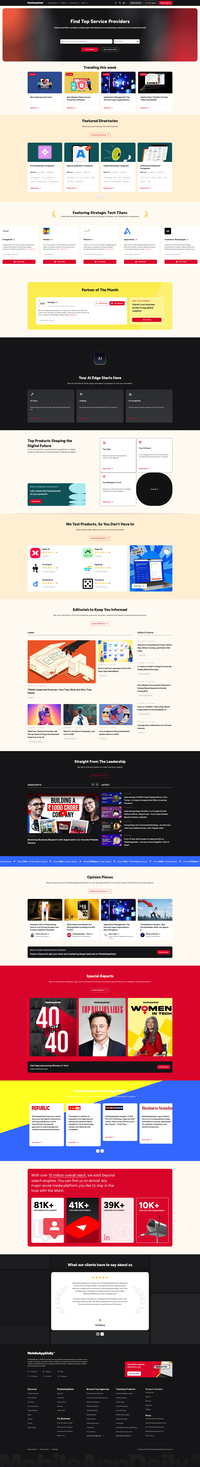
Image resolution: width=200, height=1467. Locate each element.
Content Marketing (116, 181)
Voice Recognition (42, 181)
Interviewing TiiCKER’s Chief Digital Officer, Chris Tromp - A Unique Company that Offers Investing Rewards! (145, 800)
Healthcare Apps (121, 1398)
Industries (50, 172)
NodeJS (154, 177)
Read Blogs (83, 418)
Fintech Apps (120, 1402)
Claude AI (148, 1405)
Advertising (126, 181)
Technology (142, 655)
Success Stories (33, 1406)
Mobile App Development (51, 254)
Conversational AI (53, 181)
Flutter (92, 177)
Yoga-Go (98, 549)
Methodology (32, 1427)
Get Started (90, 49)
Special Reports (33, 1410)
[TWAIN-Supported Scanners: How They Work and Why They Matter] (62, 661)
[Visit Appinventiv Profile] (46, 231)
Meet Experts (133, 418)
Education (46, 556)
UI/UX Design (91, 1419)
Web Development (93, 1406)
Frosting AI (47, 564)
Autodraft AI (47, 580)
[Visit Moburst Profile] (6, 231)
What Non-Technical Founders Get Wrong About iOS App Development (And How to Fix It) (43, 734)
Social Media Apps (122, 1406)
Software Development (145, 695)
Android (87, 177)
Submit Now (36, 501)
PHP (149, 181)
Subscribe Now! (134, 1373)
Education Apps (121, 1410)
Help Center (61, 1410)
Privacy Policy (61, 1402)
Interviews (31, 1402)
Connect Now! (163, 952)
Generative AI (50, 177)
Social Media (126, 177)
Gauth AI (46, 549)
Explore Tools (34, 418)
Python (160, 177)
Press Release (32, 1398)
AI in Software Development (154, 1427)
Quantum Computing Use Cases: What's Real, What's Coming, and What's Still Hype (155, 648)
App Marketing (108, 177)
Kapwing (98, 564)
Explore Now (107, 468)
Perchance (99, 580)
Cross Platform (79, 181)
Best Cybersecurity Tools (124, 1431)
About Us (60, 1393)
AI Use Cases (149, 1435)
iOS (81, 177)
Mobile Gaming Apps (122, 1414)
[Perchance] (88, 583)
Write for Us (61, 1435)
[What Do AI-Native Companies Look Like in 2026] (80, 714)
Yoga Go (148, 1396)
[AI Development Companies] (45, 152)
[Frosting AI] (35, 568)
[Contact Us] (120, 3)
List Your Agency (150, 3)
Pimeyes (148, 1401)
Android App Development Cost (155, 1423)
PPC (115, 177)
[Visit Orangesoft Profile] (127, 231)
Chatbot (33, 181)
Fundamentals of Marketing (154, 1418)
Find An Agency (165, 3)
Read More (29, 249)
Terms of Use (44, 1449)
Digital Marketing (92, 1410)
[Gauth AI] (35, 553)
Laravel (147, 177)
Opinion (30, 1419)
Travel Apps (119, 1423)
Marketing (103, 738)
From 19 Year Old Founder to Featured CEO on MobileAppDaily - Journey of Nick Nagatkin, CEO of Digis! (146, 842)
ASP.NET (143, 181)
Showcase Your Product (65, 1431)
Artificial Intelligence (49, 571)
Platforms (33, 172)
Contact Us (60, 1398)
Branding (106, 181)
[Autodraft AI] (35, 583)
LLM (43, 177)
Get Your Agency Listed (64, 1423)
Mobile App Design (93, 1423)
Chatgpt (148, 1409)
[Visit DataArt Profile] (168, 231)
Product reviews (153, 1389)
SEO (119, 177)
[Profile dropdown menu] (125, 3)
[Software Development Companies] (155, 152)
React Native (71, 177)
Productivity (102, 675)
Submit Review (136, 3)
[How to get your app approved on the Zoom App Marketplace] (115, 651)
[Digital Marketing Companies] (118, 152)
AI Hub (30, 1423)
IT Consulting (91, 1431)
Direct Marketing (170, 254)
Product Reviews (33, 1393)
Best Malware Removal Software (126, 1427)
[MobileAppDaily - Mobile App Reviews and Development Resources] (63, 1354)
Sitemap (60, 1406)
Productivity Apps (121, 1419)
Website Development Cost (154, 1431)
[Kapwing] (88, 568)
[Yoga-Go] (88, 553)
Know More (34, 1142)
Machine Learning (35, 177)
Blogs (29, 1414)
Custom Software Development (13, 254)
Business (31, 697)
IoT (77, 177)
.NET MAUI (70, 181)
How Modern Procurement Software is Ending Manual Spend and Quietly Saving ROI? (154, 688)
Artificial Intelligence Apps (124, 1393)
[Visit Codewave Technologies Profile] (87, 231)
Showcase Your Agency (64, 1427)
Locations (41, 172)
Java (165, 177)
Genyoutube (149, 1392)
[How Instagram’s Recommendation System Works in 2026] (115, 714)
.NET (142, 177)
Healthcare (99, 556)
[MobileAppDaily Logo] (36, 3)
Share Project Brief (110, 49)
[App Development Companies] (81, 152)
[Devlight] (42, 303)
